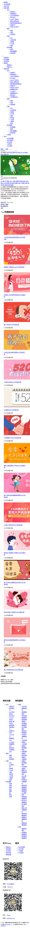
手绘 (19, 183)
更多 (5, 136)
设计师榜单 (10, 140)
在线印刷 (6, 61)
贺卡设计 (12, 17)
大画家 (9, 134)
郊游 (9, 185)
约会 (10, 183)
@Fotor (9, 915)
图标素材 (24, 836)
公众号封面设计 (14, 15)
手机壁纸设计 (14, 97)
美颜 (11, 49)
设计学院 (6, 6)
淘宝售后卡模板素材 (24, 781)
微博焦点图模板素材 (24, 819)
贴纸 (11, 30)
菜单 (11, 123)
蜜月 (13, 183)
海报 (11, 45)
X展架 (12, 121)
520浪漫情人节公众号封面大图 (12, 437)
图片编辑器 (13, 51)
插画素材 (24, 834)
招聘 (13, 152)
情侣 (8, 181)
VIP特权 (9, 144)
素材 (8, 28)
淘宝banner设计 (14, 26)
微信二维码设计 (14, 21)
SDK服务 (9, 146)
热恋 (24, 181)
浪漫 (7, 183)
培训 (7, 152)
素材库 (6, 2)
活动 (16, 152)
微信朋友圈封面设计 (16, 23)
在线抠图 (12, 127)
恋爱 (14, 181)
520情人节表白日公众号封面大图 (13, 525)
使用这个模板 (4, 204)
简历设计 (12, 95)
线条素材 (24, 832)
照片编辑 (9, 47)
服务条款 (8, 852)
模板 (19, 704)
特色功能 (6, 8)
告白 (27, 181)
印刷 (8, 36)
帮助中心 (8, 847)
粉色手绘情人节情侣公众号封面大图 (14, 612)
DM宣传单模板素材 (24, 736)
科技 (10, 152)
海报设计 (12, 11)
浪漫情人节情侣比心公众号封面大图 (14, 267)
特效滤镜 (12, 53)
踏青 (12, 185)
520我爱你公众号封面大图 (11, 410)
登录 (2, 149)
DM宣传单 (13, 40)
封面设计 (12, 25)
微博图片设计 (14, 89)
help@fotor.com (11, 918)
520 (2, 181)
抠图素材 (24, 838)
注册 (6, 149)
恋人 (11, 181)
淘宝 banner (21, 152)
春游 (6, 185)
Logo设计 (13, 91)
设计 (8, 10)
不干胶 (12, 43)
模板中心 (9, 65)
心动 (5, 183)
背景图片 (12, 34)
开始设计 (6, 57)
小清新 (23, 183)
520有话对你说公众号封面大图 (12, 382)
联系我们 (8, 849)
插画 (16, 183)
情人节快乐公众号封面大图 (11, 324)
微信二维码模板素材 (24, 809)
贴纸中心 (9, 67)
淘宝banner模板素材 (24, 776)
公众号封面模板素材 (24, 708)
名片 (11, 38)
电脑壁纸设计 (14, 93)
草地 (26, 183)
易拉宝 (12, 117)
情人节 (5, 181)
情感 (21, 181)
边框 (11, 32)
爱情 (17, 181)
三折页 (12, 119)
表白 (2, 183)
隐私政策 (8, 854)
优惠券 (12, 41)
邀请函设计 (13, 13)
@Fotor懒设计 (10, 884)
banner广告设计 (14, 19)
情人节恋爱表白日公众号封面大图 (13, 669)
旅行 (3, 185)
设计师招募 (7, 4)
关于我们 (8, 851)
